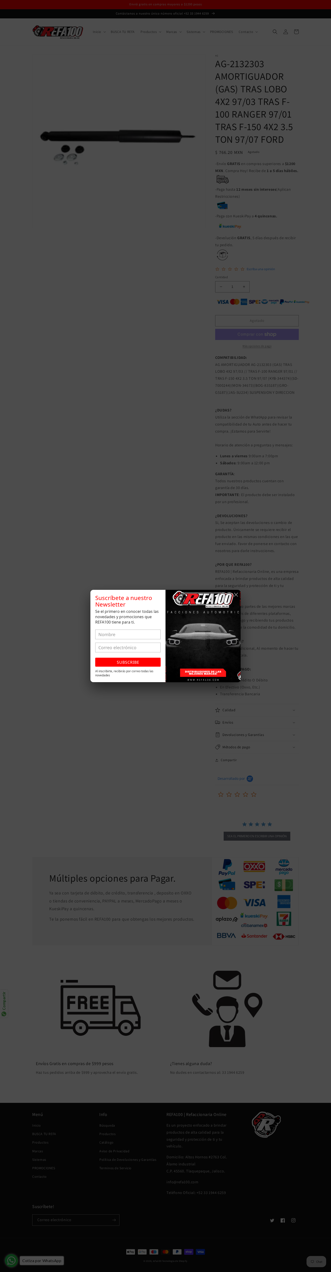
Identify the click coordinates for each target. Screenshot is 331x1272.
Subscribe (128, 662)
